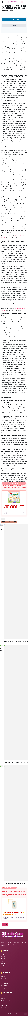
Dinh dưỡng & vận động (6, 978)
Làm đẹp (3, 956)
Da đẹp (3, 976)
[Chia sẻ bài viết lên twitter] (23, 14)
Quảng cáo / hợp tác (6, 1007)
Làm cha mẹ (4, 985)
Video (5, 924)
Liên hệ (3, 998)
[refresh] (25, 2)
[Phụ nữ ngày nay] (12, 2)
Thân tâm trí (4, 958)
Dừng (14, 25)
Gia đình (3, 961)
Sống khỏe (3, 954)
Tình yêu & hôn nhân (5, 983)
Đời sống (3, 963)
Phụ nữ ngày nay (11, 1013)
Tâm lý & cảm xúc (5, 981)
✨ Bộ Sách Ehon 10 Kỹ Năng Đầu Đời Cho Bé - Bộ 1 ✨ (13, 506)
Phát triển (3, 968)
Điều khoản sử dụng (5, 1003)
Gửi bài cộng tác (5, 1005)
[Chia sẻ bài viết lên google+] (26, 14)
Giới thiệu (3, 996)
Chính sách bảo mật (5, 1000)
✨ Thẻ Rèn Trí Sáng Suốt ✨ (13, 912)
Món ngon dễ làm (5, 988)
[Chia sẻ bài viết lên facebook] (20, 14)
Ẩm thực (3, 965)
